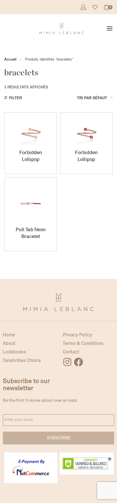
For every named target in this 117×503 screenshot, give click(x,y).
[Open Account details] (83, 7)
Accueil (10, 59)
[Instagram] (67, 362)
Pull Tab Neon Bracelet (31, 233)
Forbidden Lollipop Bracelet (30, 156)
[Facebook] (78, 362)
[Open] (95, 7)
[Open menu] (109, 28)
